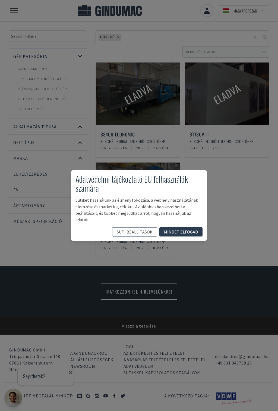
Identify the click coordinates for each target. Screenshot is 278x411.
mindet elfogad (181, 232)
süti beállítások (135, 232)
